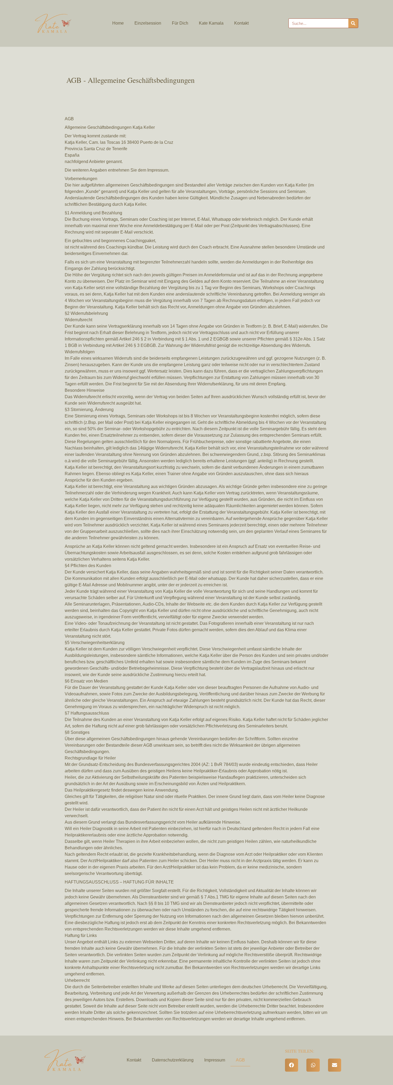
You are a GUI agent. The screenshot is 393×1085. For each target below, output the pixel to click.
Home (118, 23)
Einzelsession (147, 23)
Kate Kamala (211, 23)
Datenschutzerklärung (173, 1060)
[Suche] (353, 23)
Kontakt (241, 23)
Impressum (214, 1060)
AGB (240, 1060)
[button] (291, 1065)
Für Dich (180, 23)
